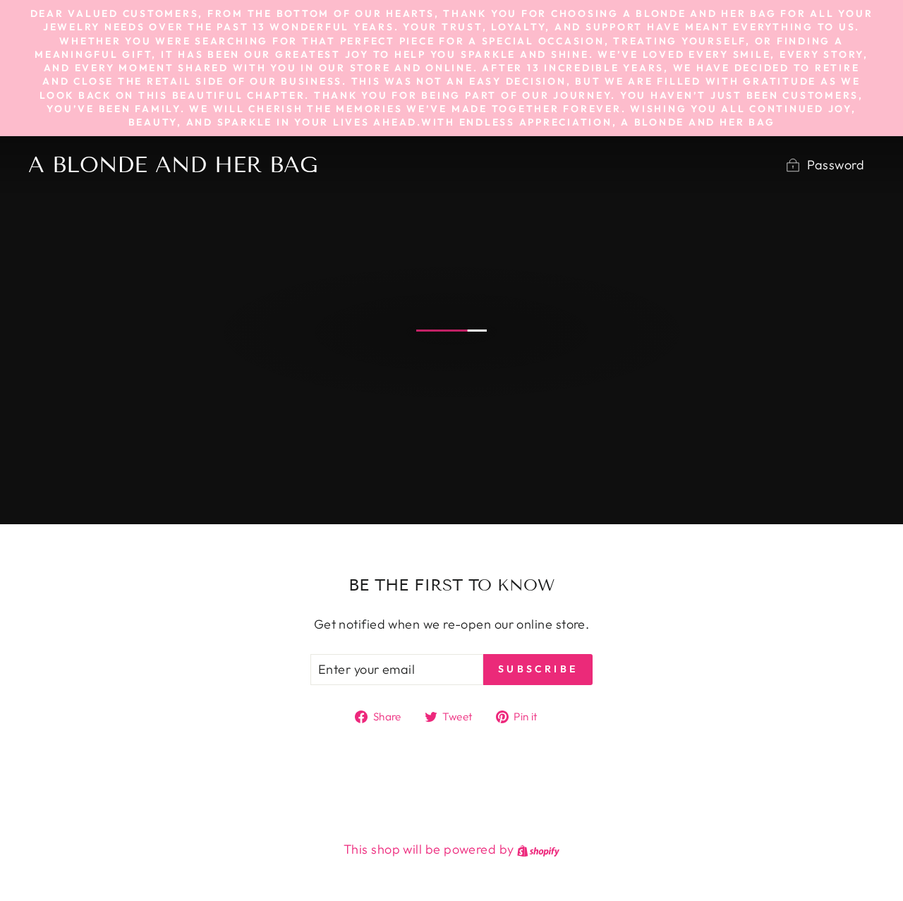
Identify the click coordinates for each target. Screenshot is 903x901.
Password (835, 165)
